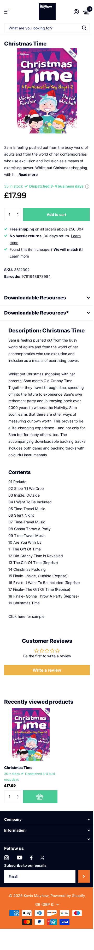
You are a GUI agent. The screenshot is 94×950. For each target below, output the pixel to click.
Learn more (19, 256)
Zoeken (84, 27)
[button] (19, 210)
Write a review (45, 692)
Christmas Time (18, 790)
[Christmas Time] (30, 757)
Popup (87, 186)
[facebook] (31, 880)
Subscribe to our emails (25, 888)
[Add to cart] (40, 819)
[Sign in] (76, 11)
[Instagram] (6, 880)
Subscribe (80, 898)
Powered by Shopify (66, 918)
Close (45, 842)
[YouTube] (19, 880)
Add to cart (56, 214)
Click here (16, 639)
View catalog (7, 11)
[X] (42, 880)
